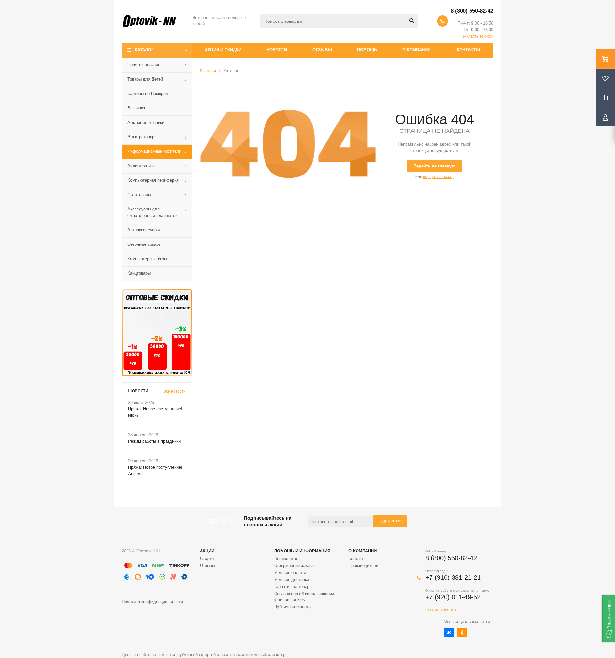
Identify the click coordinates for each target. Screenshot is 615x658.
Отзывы (322, 49)
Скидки (207, 558)
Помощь (367, 49)
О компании (416, 49)
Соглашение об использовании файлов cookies (304, 596)
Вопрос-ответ (287, 558)
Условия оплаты (290, 572)
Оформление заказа (294, 565)
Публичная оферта (292, 606)
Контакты (468, 49)
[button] (608, 618)
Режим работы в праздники (154, 441)
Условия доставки (291, 579)
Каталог (144, 49)
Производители (363, 565)
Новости (276, 49)
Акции (207, 551)
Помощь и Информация (302, 551)
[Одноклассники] (462, 632)
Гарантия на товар (291, 586)
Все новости (174, 391)
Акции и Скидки (223, 49)
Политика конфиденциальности (152, 601)
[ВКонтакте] (449, 632)
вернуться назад (438, 177)
